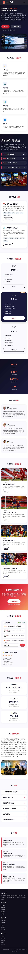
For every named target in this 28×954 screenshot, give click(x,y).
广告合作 (3, 936)
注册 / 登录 (3, 920)
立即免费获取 (14, 601)
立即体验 (5, 26)
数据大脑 (3, 907)
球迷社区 (3, 914)
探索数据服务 (8, 244)
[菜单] (24, 2)
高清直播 (3, 905)
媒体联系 (3, 942)
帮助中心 (3, 925)
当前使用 (14, 286)
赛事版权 (3, 938)
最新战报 (3, 911)
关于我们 (3, 927)
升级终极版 (14, 349)
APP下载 (3, 929)
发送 (22, 645)
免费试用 (3, 922)
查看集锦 (6, 491)
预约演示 (3, 944)
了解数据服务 (16, 26)
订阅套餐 (3, 909)
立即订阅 (14, 318)
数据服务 (3, 940)
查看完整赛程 (8, 219)
